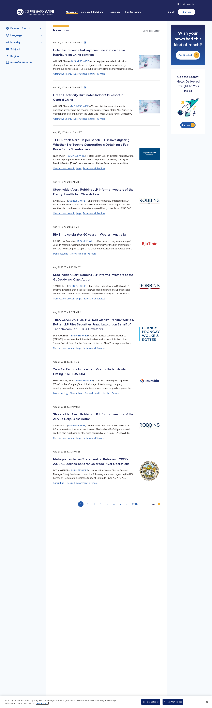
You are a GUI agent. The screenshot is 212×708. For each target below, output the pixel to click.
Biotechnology (61, 393)
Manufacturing (60, 253)
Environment (81, 483)
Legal (78, 168)
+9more (101, 73)
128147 (135, 504)
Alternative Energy (62, 73)
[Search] (178, 4)
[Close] (207, 702)
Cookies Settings (150, 702)
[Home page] (35, 12)
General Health (92, 393)
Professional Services (94, 168)
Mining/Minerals (78, 253)
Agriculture (58, 483)
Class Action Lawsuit (64, 168)
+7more (93, 483)
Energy (91, 73)
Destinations (80, 73)
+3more (92, 253)
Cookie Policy (42, 703)
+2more (114, 393)
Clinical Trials (77, 393)
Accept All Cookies (173, 702)
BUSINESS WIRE (80, 61)
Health (105, 393)
